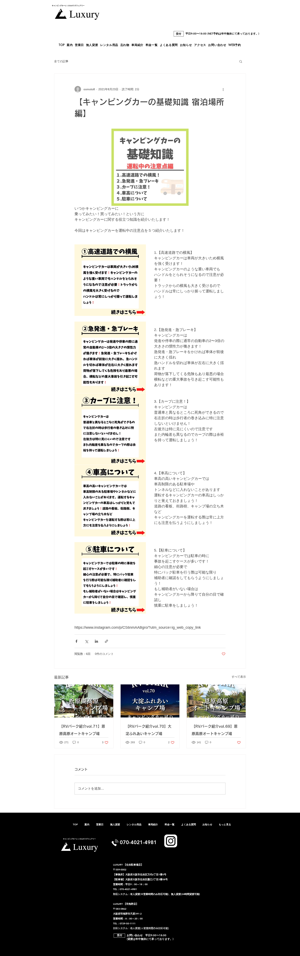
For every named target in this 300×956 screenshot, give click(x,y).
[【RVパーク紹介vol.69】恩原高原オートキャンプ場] (216, 701)
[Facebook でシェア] (76, 641)
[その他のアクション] (223, 89)
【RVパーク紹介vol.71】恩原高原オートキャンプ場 (82, 729)
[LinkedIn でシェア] (96, 641)
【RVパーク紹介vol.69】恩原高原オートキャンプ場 (215, 729)
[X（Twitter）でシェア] (86, 641)
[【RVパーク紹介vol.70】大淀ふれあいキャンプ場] (150, 701)
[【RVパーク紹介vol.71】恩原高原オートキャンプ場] (83, 701)
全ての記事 (61, 61)
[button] (241, 61)
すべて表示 (239, 676)
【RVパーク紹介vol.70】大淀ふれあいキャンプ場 (148, 729)
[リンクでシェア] (106, 641)
